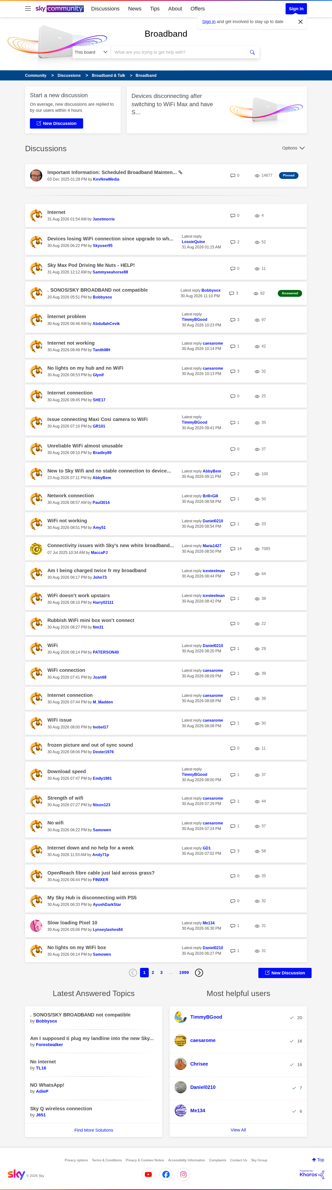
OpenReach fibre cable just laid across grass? (101, 872)
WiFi (52, 645)
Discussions (105, 9)
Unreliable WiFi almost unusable (85, 445)
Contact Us (238, 1160)
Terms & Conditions (107, 1160)
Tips (155, 9)
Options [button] (289, 148)
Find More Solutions (93, 1130)
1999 (184, 972)
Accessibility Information (186, 1160)
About (175, 9)
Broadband (166, 34)
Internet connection (70, 392)
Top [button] (320, 1159)
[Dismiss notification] (301, 22)
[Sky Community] (60, 8)
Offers (198, 9)
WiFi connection (66, 670)
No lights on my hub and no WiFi (85, 368)
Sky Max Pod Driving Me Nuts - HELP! (91, 265)
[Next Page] (199, 973)
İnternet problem (66, 316)
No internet (43, 1061)
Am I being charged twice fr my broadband (96, 570)
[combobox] (178, 52)
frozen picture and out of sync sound (90, 745)
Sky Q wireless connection (61, 1108)
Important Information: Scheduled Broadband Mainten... (112, 172)
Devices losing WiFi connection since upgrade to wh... (110, 238)
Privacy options (76, 1160)
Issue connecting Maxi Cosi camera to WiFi (97, 419)
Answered (290, 293)
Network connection (70, 495)
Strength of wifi (65, 798)
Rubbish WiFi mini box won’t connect (90, 620)
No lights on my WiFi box (76, 947)
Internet (56, 212)
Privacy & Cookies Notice (145, 1160)
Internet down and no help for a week (90, 847)
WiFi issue (59, 720)
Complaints (217, 1160)
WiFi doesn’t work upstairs (78, 595)
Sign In (296, 8)
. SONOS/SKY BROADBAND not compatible (97, 290)
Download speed (66, 771)
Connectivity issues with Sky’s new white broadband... (110, 545)
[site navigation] (28, 9)
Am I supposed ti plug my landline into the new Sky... (92, 1038)
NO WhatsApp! (47, 1085)
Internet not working (71, 343)
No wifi (55, 822)
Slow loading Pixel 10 (72, 922)
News (134, 9)
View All (238, 1130)
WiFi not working (67, 520)
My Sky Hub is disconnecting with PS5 (92, 897)
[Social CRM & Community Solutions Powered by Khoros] (312, 1174)
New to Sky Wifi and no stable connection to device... (109, 470)
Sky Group (259, 1160)
